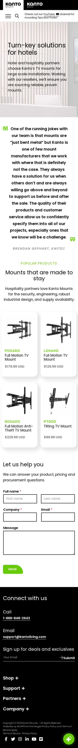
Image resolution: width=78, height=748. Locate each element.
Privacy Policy (49, 726)
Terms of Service (11, 733)
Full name (12, 491)
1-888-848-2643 (16, 618)
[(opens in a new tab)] (35, 5)
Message (10, 528)
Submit (69, 658)
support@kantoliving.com (24, 636)
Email (46, 509)
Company (12, 509)
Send (12, 569)
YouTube (51, 14)
